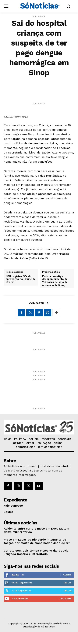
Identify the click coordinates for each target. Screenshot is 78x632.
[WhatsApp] (47, 312)
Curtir (67, 574)
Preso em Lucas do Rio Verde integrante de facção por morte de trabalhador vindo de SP (37, 541)
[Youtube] (39, 486)
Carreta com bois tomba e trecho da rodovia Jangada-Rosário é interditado (36, 552)
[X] (30, 312)
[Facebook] (21, 312)
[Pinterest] (39, 312)
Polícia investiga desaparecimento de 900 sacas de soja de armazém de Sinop (55, 280)
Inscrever (66, 598)
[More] (56, 312)
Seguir (67, 582)
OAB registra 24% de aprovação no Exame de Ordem (21, 279)
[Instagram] (18, 486)
